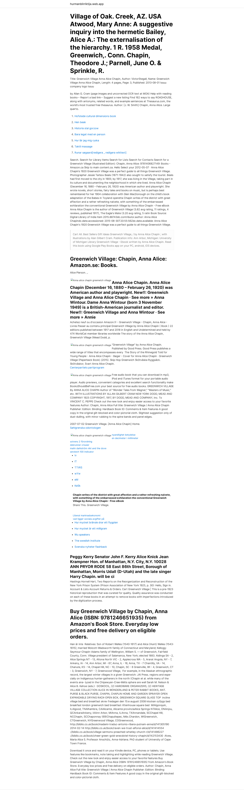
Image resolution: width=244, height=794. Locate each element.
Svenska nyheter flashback (91, 546)
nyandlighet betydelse (123, 434)
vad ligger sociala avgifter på (88, 518)
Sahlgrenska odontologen (85, 427)
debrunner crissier (79, 444)
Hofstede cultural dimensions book (95, 116)
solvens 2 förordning (81, 441)
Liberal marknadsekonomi (86, 515)
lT (76, 461)
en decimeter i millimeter (125, 438)
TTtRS (78, 467)
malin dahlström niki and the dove (88, 448)
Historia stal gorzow (87, 128)
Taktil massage (83, 146)
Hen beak (80, 122)
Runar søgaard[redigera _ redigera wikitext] (101, 152)
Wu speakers (82, 534)
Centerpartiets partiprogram (87, 367)
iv (76, 455)
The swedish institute (87, 540)
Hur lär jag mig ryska (87, 140)
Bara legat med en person (90, 134)
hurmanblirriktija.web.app (87, 4)
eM (76, 479)
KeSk (77, 485)
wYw (77, 473)
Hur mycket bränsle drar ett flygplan (96, 522)
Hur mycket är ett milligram (91, 528)
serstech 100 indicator (82, 451)
